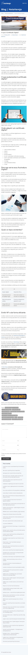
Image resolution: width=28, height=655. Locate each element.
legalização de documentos (8, 417)
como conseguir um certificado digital (10, 415)
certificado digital (6, 411)
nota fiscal (21, 417)
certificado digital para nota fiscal (17, 411)
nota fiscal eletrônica (7, 419)
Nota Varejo (16, 342)
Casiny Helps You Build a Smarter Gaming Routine (13, 493)
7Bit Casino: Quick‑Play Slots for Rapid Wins (11, 470)
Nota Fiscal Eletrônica (9, 13)
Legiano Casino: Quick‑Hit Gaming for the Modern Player (14, 618)
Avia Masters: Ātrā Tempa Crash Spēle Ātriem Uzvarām (14, 556)
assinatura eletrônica (7, 409)
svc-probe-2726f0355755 (8, 523)
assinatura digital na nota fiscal (12, 407)
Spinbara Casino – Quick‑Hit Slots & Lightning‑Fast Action (14, 592)
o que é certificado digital (18, 419)
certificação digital (16, 409)
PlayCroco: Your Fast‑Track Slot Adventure (11, 585)
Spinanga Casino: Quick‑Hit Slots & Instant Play (12, 473)
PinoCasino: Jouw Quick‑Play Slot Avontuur (11, 641)
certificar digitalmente (7, 413)
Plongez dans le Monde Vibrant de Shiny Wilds (12, 514)
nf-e (16, 417)
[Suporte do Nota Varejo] (6, 4)
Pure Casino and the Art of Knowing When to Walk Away (14, 490)
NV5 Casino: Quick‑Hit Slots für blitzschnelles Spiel (13, 520)
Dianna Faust (15, 35)
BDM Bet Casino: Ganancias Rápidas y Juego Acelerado (14, 511)
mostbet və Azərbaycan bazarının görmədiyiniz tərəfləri (14, 567)
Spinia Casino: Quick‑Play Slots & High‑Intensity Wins (13, 550)
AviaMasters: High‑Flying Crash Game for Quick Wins (13, 483)
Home (2, 13)
